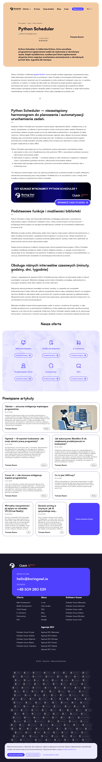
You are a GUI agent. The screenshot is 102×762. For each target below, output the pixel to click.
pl (88, 9)
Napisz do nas (77, 9)
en (91, 9)
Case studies (48, 9)
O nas (66, 9)
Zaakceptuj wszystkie (16, 755)
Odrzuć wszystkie (33, 755)
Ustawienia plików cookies (51, 755)
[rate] (39, 40)
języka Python (39, 74)
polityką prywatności (69, 749)
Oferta (26, 9)
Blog (59, 9)
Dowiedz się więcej (21, 355)
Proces (37, 9)
